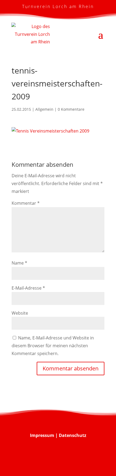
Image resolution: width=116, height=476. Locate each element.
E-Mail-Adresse (28, 288)
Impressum (42, 435)
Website (20, 313)
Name (19, 263)
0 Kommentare (71, 109)
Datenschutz (72, 435)
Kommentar (26, 203)
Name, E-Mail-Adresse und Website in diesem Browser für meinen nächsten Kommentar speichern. (53, 345)
